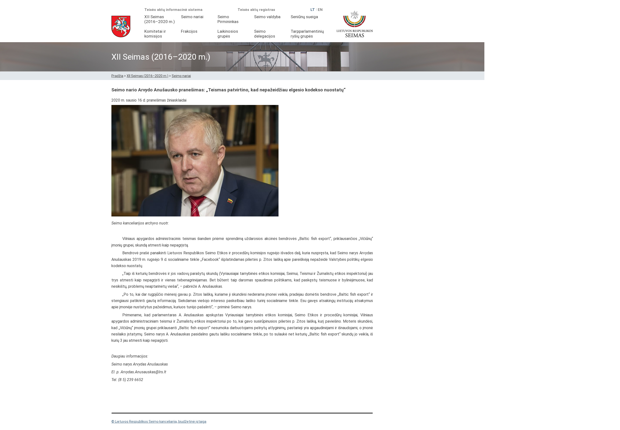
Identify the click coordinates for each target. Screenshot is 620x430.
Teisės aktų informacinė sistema (173, 10)
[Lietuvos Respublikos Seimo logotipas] (354, 24)
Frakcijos (189, 31)
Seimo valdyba (267, 16)
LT (312, 10)
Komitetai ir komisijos (155, 34)
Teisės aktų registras (256, 10)
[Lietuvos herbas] (120, 26)
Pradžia (117, 76)
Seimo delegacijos (264, 34)
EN (320, 10)
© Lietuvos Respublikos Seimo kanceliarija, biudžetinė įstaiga (158, 421)
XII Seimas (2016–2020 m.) (159, 19)
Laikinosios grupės (227, 34)
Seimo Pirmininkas (228, 19)
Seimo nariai (192, 16)
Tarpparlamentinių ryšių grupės (307, 34)
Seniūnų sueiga (304, 16)
